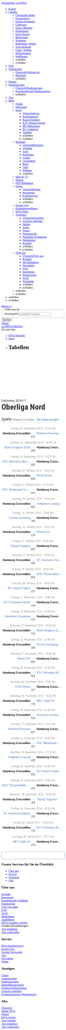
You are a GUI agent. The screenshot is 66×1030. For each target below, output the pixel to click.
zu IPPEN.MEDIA (12, 326)
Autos (26, 227)
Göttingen (21, 24)
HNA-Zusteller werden (14, 922)
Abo (10, 880)
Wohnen (27, 170)
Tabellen (27, 132)
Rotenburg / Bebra (25, 43)
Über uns (13, 871)
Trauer (26, 230)
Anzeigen (13, 877)
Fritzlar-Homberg (25, 21)
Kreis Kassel (22, 34)
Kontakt (27, 243)
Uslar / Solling (23, 50)
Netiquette (28, 281)
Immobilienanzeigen (12, 984)
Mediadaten (29, 240)
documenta (29, 192)
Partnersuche (30, 233)
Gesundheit (29, 160)
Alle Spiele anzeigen (48, 419)
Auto (25, 151)
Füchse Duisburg (19, 517)
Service (12, 874)
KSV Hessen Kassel (34, 122)
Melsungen (21, 37)
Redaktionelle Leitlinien (14, 900)
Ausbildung (7, 919)
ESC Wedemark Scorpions (19, 489)
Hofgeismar (22, 31)
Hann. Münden (23, 27)
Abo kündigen (9, 929)
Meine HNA (8, 1011)
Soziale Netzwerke (11, 952)
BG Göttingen (30, 129)
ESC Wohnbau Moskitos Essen (21, 461)
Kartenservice (30, 195)
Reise (26, 164)
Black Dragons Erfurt (17, 447)
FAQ (25, 268)
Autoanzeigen (9, 978)
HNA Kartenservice (12, 945)
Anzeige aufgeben (33, 221)
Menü (4, 306)
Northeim (20, 40)
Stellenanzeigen (10, 981)
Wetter (5, 961)
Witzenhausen (23, 53)
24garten (27, 148)
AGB (26, 278)
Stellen (26, 224)
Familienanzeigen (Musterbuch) (19, 994)
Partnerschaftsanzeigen (14, 988)
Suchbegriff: (11, 313)
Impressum (29, 271)
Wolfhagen (21, 56)
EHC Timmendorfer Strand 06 (20, 785)
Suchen (7, 320)
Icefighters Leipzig (48, 503)
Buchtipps (28, 154)
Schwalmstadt (23, 46)
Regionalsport (30, 116)
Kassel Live (8, 948)
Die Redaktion (31, 262)
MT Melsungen (31, 126)
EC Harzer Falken (19, 588)
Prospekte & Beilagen (35, 236)
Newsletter (28, 265)
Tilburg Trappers (20, 545)
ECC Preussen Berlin (17, 602)
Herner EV (43, 531)
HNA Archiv (8, 1017)
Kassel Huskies (31, 119)
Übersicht (6, 1007)
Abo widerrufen (10, 932)
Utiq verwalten (9, 906)
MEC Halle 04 (45, 700)
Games (26, 157)
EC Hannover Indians (50, 560)
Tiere (25, 167)
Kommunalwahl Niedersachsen (32, 91)
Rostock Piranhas (48, 433)
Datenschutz (29, 274)
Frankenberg (22, 18)
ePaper (5, 1014)
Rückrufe (20, 75)
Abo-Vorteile (8, 1020)
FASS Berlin (44, 475)
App (3, 955)
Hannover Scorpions (17, 616)
